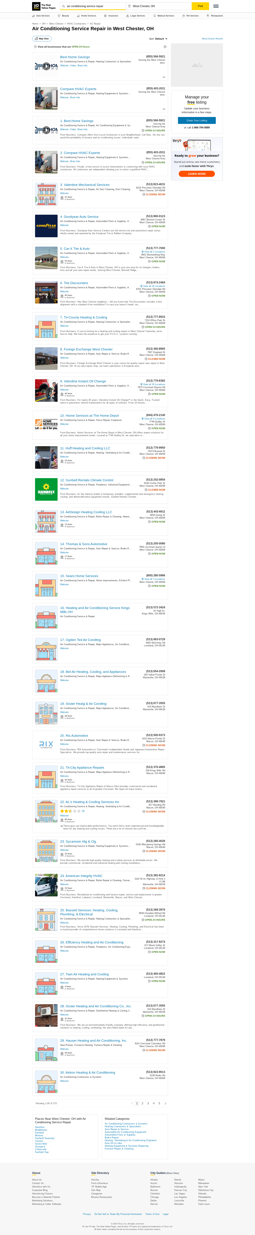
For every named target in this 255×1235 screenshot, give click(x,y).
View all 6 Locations (154, 418)
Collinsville (41, 1149)
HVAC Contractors (76, 23)
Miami (201, 1179)
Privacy (87, 1214)
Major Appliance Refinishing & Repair (115, 676)
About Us (37, 1179)
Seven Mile (41, 1143)
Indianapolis (180, 1186)
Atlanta (154, 1179)
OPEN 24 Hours (81, 46)
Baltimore (155, 1186)
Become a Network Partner (46, 1197)
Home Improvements (107, 580)
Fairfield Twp (42, 1152)
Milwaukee (203, 1183)
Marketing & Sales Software (46, 1204)
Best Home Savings (75, 57)
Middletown (41, 1130)
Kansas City (180, 1190)
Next (165, 1103)
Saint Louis (204, 1204)
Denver (154, 1204)
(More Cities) (172, 1173)
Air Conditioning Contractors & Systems (81, 1077)
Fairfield (39, 1132)
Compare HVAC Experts (78, 89)
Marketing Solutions (42, 1200)
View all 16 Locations (154, 286)
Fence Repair (103, 420)
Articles (95, 1179)
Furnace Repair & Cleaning (108, 1045)
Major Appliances (105, 644)
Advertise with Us (41, 1186)
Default (159, 38)
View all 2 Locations (154, 251)
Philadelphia (204, 1197)
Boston (154, 1190)
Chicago (154, 1197)
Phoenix (202, 1200)
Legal (165, 1214)
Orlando (202, 1193)
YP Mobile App (99, 1186)
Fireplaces (116, 420)
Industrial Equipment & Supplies (125, 484)
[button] (216, 6)
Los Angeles (180, 1197)
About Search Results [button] (212, 38)
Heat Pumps (66, 1045)
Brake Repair (127, 353)
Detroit (177, 1179)
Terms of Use (152, 1214)
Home (35, 23)
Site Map (96, 1190)
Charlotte (155, 1193)
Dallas (153, 1200)
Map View (44, 38)
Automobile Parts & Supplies (111, 221)
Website (64, 65)
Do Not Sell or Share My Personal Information (118, 1214)
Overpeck (40, 1146)
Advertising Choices (42, 1193)
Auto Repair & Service (107, 353)
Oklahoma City (206, 1190)
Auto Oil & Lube (113, 1143)
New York (203, 1186)
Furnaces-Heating (132, 880)
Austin (153, 1183)
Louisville (179, 1200)
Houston (178, 1183)
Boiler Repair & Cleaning (108, 516)
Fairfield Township (44, 1138)
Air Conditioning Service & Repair (77, 61)
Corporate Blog (40, 1190)
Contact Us (38, 1183)
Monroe (39, 1135)
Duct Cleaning (123, 189)
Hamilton (39, 1127)
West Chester (56, 23)
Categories (96, 1193)
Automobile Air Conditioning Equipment (125, 1132)
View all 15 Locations (154, 384)
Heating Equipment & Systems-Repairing (117, 93)
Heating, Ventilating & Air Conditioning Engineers (121, 452)
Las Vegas (179, 1193)
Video (73, 65)
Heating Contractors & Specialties (113, 61)
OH (43, 23)
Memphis (179, 1204)
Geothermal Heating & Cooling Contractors (118, 1010)
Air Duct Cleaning (105, 189)
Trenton (39, 1141)
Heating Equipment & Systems (112, 157)
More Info (82, 65)
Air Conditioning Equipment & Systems (116, 125)
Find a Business (99, 1183)
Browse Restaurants (101, 1197)
